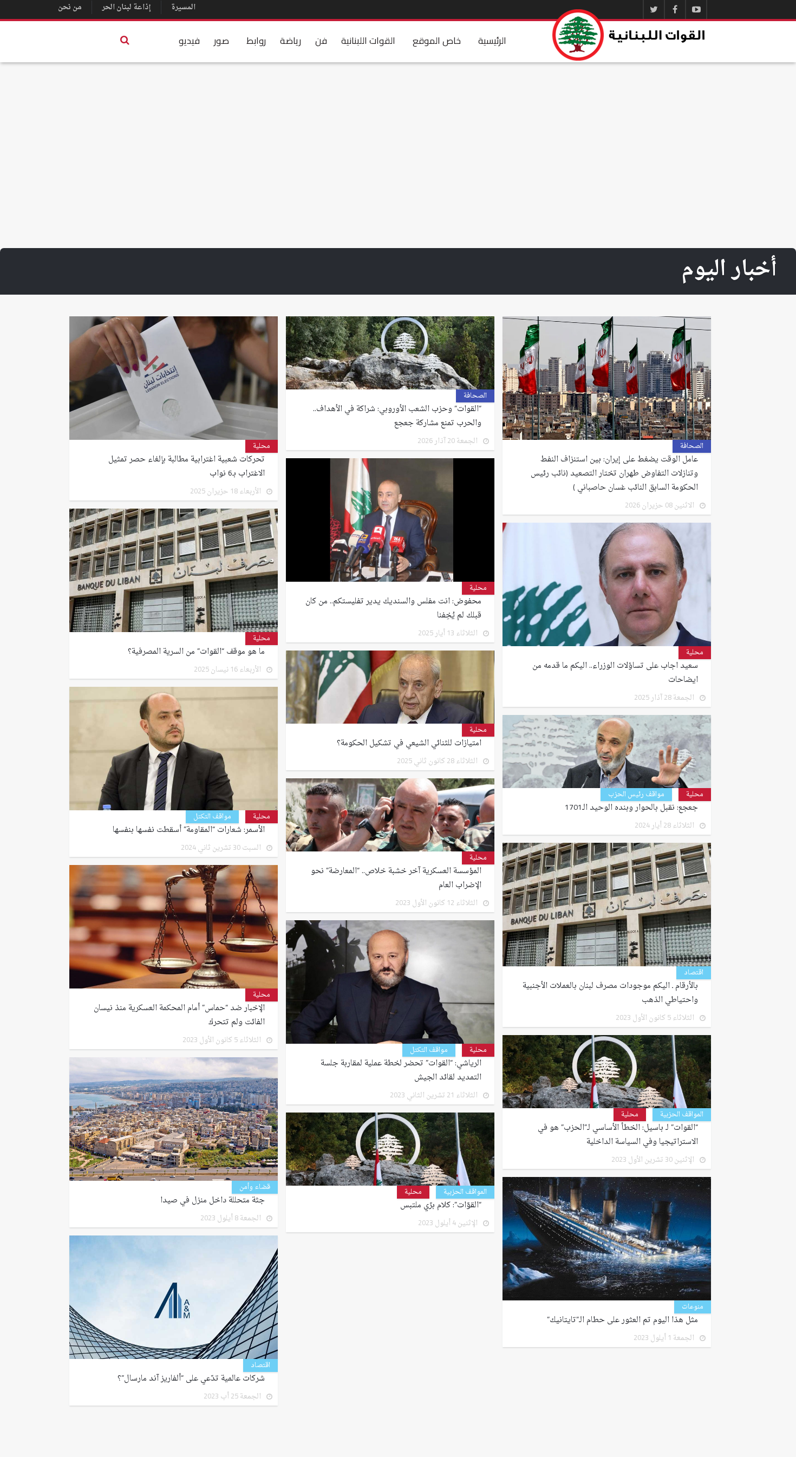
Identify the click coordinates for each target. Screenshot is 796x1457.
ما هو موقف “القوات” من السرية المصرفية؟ (196, 652)
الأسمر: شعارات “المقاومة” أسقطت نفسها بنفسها (189, 830)
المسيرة (183, 7)
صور (221, 40)
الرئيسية (492, 40)
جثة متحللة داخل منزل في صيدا (212, 1201)
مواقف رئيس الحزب (636, 795)
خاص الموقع (437, 40)
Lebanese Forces (629, 35)
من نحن (70, 7)
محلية (261, 446)
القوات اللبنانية (368, 40)
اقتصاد (693, 973)
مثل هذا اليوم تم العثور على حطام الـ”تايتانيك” (622, 1320)
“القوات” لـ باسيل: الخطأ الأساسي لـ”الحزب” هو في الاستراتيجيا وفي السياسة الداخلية (618, 1135)
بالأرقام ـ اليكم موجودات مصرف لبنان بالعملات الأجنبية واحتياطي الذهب (610, 993)
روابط (256, 40)
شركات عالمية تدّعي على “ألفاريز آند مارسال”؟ (191, 1379)
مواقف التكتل (212, 817)
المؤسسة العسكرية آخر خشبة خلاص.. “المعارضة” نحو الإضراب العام (396, 878)
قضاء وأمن (254, 1187)
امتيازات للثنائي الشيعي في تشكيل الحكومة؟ (409, 744)
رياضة (290, 40)
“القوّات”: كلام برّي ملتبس (440, 1206)
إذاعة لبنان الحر (126, 7)
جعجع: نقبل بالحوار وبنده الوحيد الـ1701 (631, 808)
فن (321, 40)
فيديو (189, 40)
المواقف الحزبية (681, 1115)
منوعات (692, 1307)
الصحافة (691, 446)
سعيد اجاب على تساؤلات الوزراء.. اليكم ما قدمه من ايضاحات (615, 673)
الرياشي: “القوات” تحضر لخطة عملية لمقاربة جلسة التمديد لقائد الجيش (401, 1071)
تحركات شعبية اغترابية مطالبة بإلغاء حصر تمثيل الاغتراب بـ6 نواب (186, 467)
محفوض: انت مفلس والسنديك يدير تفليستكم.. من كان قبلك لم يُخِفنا (393, 609)
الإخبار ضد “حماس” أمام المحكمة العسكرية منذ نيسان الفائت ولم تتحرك (179, 1015)
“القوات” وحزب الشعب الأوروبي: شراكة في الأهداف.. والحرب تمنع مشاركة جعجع (397, 416)
